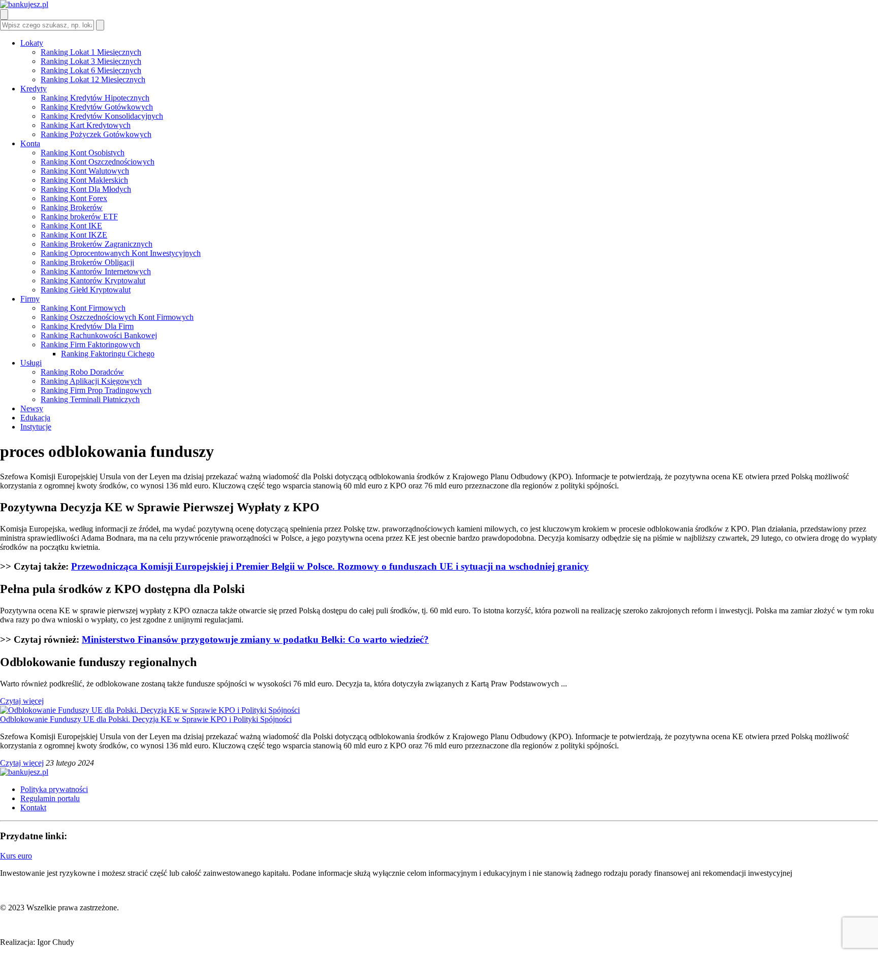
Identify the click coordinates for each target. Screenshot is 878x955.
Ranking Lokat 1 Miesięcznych (91, 52)
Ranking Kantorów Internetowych (96, 271)
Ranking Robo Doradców (82, 372)
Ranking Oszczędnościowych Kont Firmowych (117, 317)
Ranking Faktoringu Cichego (107, 353)
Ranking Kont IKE (71, 225)
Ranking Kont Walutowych (85, 171)
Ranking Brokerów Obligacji (87, 262)
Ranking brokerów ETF (79, 216)
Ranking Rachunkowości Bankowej (99, 335)
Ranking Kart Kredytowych (86, 125)
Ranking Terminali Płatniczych (90, 399)
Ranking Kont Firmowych (83, 308)
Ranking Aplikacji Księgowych (91, 381)
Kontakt (33, 807)
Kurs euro (16, 855)
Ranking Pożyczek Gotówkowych (96, 134)
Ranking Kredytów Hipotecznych (95, 97)
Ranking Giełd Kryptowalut (86, 289)
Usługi (31, 362)
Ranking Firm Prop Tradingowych (96, 390)
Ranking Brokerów (72, 207)
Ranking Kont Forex (74, 198)
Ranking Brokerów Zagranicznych (96, 244)
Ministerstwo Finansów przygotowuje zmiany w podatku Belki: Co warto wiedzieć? (255, 639)
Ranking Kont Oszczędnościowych (97, 161)
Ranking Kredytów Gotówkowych (97, 107)
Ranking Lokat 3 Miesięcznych (91, 61)
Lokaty (31, 43)
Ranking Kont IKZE (74, 234)
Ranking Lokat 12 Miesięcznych (93, 79)
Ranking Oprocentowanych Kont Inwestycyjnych (121, 253)
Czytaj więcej (22, 701)
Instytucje (35, 426)
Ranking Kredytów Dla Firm (87, 326)
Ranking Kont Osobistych (82, 152)
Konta (30, 143)
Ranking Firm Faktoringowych (90, 344)
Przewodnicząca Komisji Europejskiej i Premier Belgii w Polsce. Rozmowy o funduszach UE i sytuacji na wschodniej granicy (330, 566)
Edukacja (35, 417)
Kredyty (33, 88)
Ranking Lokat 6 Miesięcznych (91, 70)
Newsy (31, 408)
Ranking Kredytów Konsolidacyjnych (102, 116)
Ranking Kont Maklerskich (84, 180)
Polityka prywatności (54, 789)
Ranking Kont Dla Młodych (86, 189)
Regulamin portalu (50, 798)
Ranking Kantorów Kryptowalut (93, 280)
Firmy (30, 298)
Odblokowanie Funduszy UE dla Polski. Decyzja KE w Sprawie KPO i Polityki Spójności (146, 719)
